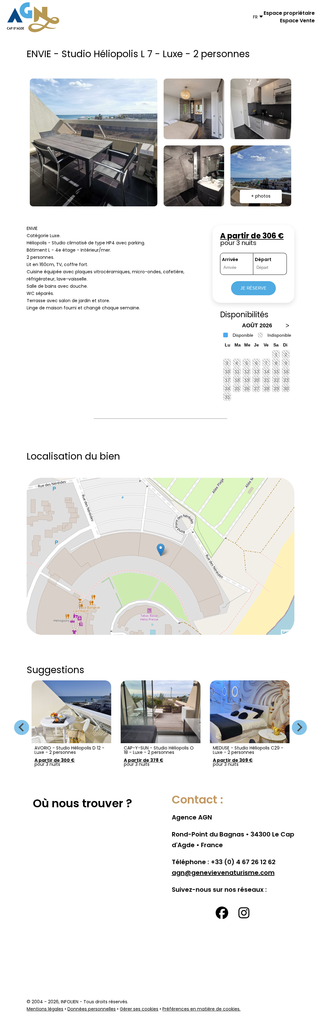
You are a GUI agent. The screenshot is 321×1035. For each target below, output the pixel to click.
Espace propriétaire (289, 13)
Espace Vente (297, 21)
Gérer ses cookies (139, 1009)
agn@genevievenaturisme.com (223, 873)
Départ (263, 260)
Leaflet (287, 632)
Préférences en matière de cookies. (201, 1009)
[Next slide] (299, 727)
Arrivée (230, 260)
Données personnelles (91, 1009)
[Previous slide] (21, 727)
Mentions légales (45, 1009)
